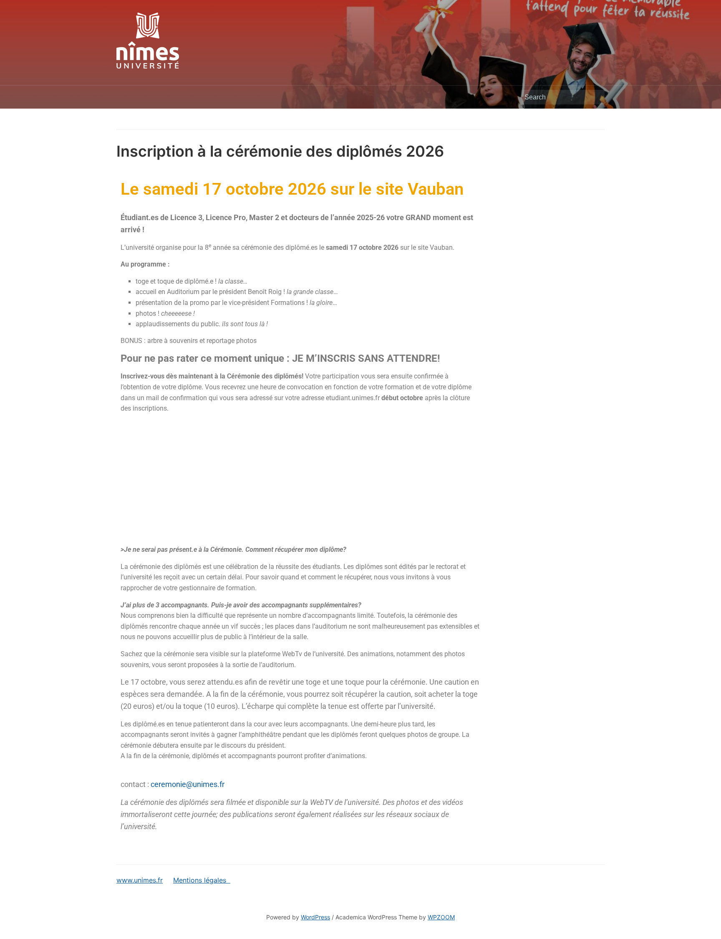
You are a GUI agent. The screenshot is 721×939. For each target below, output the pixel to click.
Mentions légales (201, 880)
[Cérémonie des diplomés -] (147, 40)
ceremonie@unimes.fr (187, 784)
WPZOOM (441, 917)
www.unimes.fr (139, 880)
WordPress (315, 917)
